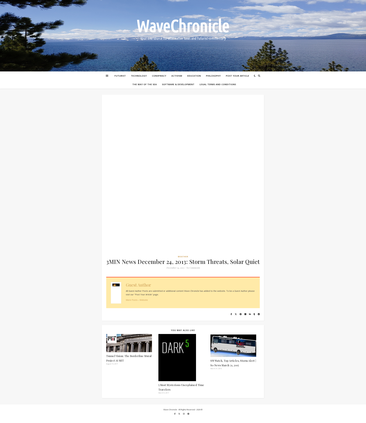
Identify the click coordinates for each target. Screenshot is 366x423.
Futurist (120, 75)
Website (144, 299)
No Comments (193, 267)
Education (194, 75)
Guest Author (138, 285)
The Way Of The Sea (144, 84)
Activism (176, 75)
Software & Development (178, 84)
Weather (183, 256)
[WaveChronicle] (183, 35)
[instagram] (184, 413)
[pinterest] (188, 413)
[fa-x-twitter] (179, 413)
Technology (139, 75)
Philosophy (213, 75)
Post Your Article (237, 75)
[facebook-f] (175, 413)
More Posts (132, 299)
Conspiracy (159, 75)
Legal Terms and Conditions (218, 84)
